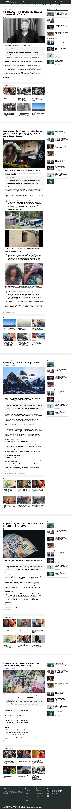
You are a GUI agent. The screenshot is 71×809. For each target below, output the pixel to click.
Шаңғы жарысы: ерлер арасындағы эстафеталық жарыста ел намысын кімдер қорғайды (61, 55)
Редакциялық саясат (39, 796)
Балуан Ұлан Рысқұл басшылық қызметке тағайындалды (60, 41)
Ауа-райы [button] (57, 4)
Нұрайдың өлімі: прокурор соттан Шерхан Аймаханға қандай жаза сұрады (22, 52)
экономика (10, 611)
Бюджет (36, 1)
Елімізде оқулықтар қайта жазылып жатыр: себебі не (61, 33)
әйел (4, 312)
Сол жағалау (31, 1)
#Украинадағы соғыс (24, 4)
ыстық (24, 473)
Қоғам (48, 1)
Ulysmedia (7, 17)
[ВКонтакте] (3, 77)
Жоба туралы (38, 790)
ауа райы (4, 473)
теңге (9, 742)
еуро (21, 742)
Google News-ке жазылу (54, 793)
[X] (6, 77)
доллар (13, 611)
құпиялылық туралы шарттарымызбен (26, 807)
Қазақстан (9, 473)
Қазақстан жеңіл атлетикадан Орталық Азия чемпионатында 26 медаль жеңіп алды (61, 26)
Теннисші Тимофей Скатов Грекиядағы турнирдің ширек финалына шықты (60, 61)
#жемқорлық (31, 4)
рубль (15, 742)
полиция (14, 312)
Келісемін (65, 807)
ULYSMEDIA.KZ (5, 9)
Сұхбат (56, 1)
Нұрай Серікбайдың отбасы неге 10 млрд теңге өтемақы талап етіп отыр (22, 54)
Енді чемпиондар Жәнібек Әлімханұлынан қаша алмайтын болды (60, 48)
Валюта (17, 611)
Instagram (32, 73)
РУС (67, 1)
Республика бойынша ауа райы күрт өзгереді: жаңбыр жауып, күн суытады (22, 408)
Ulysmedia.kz (36, 59)
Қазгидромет (19, 473)
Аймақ (45, 1)
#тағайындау (38, 4)
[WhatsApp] (8, 77)
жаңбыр (13, 473)
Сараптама (41, 1)
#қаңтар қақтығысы (15, 4)
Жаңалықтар (25, 1)
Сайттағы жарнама (39, 793)
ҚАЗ (65, 1)
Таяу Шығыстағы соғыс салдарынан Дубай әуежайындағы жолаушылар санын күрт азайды (61, 13)
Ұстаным (52, 1)
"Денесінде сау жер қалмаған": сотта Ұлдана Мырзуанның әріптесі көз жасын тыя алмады (61, 20)
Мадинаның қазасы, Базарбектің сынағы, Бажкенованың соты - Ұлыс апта (22, 183)
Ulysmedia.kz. (14, 174)
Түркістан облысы (8, 312)
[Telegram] (5, 77)
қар (16, 473)
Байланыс (38, 794)
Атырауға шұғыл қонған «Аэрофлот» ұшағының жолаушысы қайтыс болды (22, 179)
